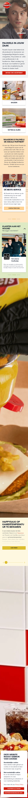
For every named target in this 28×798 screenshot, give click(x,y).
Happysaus (20, 533)
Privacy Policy (19, 784)
